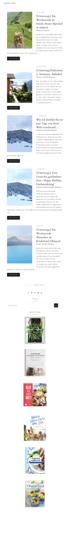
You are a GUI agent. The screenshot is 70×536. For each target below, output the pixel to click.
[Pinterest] (35, 293)
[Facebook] (28, 293)
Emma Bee (10, 3)
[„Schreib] (41, 293)
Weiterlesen (13, 58)
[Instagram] (38, 293)
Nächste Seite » (39, 285)
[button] (64, 3)
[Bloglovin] (31, 293)
